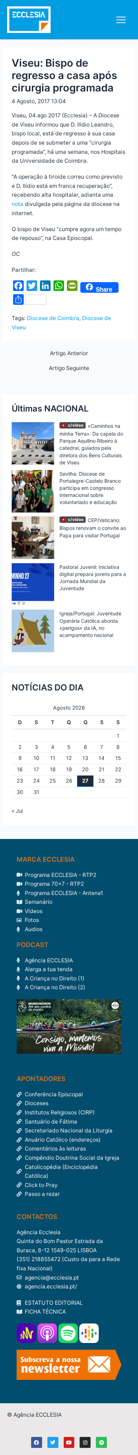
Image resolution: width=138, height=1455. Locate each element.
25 (53, 781)
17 (36, 769)
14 (101, 758)
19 (69, 769)
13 (85, 758)
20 (85, 769)
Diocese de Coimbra (53, 318)
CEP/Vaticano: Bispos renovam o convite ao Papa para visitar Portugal (92, 527)
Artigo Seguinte (69, 368)
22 (118, 769)
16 (20, 769)
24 (36, 781)
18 (53, 769)
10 (36, 758)
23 (20, 781)
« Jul (17, 811)
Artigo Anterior (69, 353)
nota (17, 204)
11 (52, 758)
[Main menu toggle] (121, 19)
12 (69, 758)
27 (85, 781)
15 (118, 758)
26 (69, 781)
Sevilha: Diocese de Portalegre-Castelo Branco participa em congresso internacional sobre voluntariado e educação (90, 488)
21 (101, 769)
